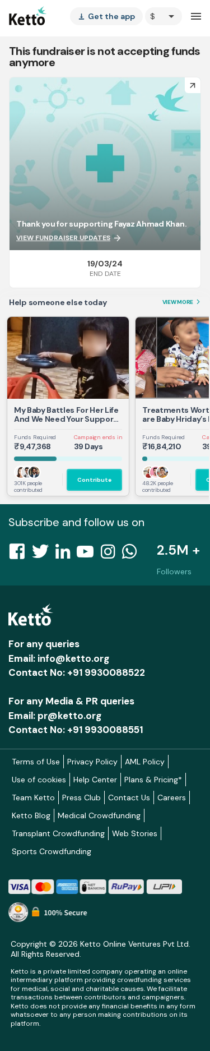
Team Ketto (33, 797)
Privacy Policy (92, 762)
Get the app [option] (106, 16)
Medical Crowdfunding (99, 815)
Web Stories (134, 833)
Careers (171, 797)
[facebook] (20, 554)
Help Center (95, 780)
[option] (163, 16)
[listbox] (106, 16)
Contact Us (129, 797)
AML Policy (145, 762)
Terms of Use (36, 762)
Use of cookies (39, 780)
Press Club (81, 797)
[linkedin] (66, 554)
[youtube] (88, 554)
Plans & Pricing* (153, 780)
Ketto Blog (31, 815)
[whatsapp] (132, 554)
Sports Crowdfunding (51, 851)
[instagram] (111, 554)
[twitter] (43, 554)
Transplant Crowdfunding (58, 833)
